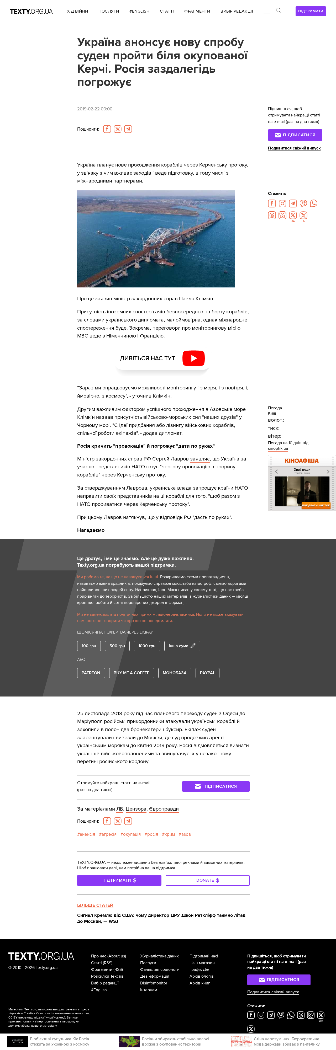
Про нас (98, 956)
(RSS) (107, 963)
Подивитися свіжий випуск (294, 148)
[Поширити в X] (118, 129)
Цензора (136, 809)
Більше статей (95, 905)
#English (99, 990)
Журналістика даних (159, 956)
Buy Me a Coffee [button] (131, 673)
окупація (132, 834)
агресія (109, 834)
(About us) (116, 956)
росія (152, 834)
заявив (103, 298)
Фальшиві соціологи (160, 969)
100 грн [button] (89, 646)
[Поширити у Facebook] (107, 129)
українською (55, 1018)
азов (186, 834)
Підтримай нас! (204, 956)
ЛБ (119, 809)
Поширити (88, 129)
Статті (96, 963)
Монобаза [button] (175, 673)
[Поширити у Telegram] (128, 129)
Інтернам (148, 990)
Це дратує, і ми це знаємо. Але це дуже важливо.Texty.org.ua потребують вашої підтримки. (135, 562)
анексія (87, 834)
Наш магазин (202, 963)
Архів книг (200, 983)
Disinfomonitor (153, 983)
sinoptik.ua (278, 448)
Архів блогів (202, 976)
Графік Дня (200, 969)
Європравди (164, 809)
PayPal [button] (207, 673)
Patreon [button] (91, 673)
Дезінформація (154, 976)
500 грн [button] (117, 646)
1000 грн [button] (146, 646)
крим (170, 834)
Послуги (148, 963)
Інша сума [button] (178, 646)
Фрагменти (101, 969)
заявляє (200, 459)
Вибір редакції (105, 983)
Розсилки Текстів (107, 976)
